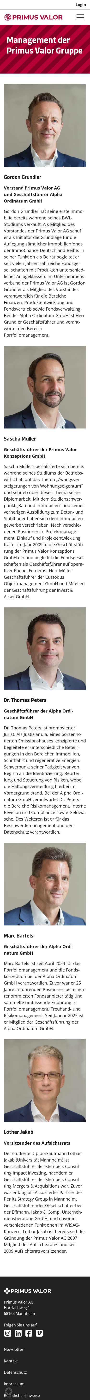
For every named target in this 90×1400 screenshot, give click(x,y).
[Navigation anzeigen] (80, 17)
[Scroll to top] (78, 1388)
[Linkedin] (18, 1333)
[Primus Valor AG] (34, 17)
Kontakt (11, 1361)
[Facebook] (29, 1333)
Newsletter (14, 1349)
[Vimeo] (39, 1333)
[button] (8, 1391)
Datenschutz (15, 1372)
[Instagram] (8, 1333)
